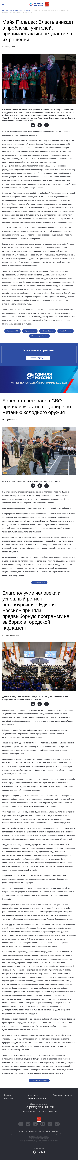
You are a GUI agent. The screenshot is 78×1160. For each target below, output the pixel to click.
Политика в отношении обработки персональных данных (39, 1140)
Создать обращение (38, 358)
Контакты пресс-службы (37, 1098)
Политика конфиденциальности (39, 1138)
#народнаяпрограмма (39, 1080)
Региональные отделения (62, 1095)
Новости (29, 10)
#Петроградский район (39, 336)
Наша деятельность (16, 10)
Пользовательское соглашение (39, 1136)
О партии (7, 1095)
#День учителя (30, 331)
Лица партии (33, 1095)
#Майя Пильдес (65, 331)
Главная (5, 10)
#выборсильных (39, 582)
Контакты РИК (9, 1098)
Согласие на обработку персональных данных (39, 1142)
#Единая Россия (47, 331)
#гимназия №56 (12, 331)
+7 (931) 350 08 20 (39, 1107)
